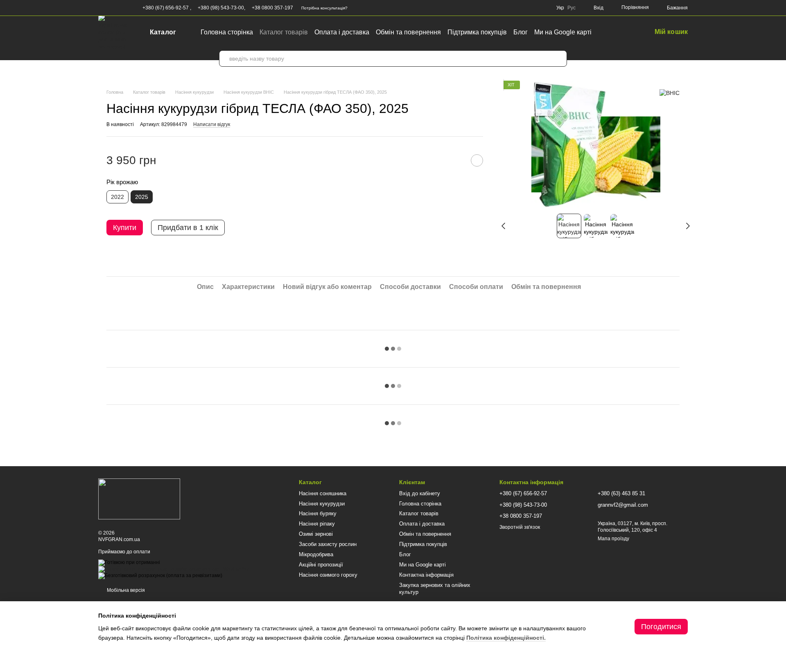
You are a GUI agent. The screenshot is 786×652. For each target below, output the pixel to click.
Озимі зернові (316, 534)
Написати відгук (211, 124)
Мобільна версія (125, 590)
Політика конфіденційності (505, 637)
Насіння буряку (318, 513)
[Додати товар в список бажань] (477, 160)
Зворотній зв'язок (519, 527)
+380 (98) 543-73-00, (221, 7)
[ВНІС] (669, 93)
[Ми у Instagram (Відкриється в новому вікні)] (121, 8)
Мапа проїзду (613, 538)
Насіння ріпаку (317, 524)
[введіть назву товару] (559, 58)
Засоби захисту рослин (328, 544)
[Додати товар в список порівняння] (456, 160)
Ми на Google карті (563, 32)
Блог (520, 32)
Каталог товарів (284, 32)
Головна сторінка (227, 32)
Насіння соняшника (322, 493)
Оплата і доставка (341, 32)
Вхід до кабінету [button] (419, 493)
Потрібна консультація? (324, 8)
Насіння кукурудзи (322, 504)
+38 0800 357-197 (272, 7)
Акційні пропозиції (321, 565)
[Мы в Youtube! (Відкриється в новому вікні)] (111, 8)
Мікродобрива (316, 554)
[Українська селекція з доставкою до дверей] (139, 499)
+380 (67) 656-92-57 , (166, 7)
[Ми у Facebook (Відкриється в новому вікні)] (101, 8)
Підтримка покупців (477, 32)
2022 (117, 197)
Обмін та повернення (408, 32)
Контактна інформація (426, 575)
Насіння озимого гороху (328, 575)
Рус (571, 7)
